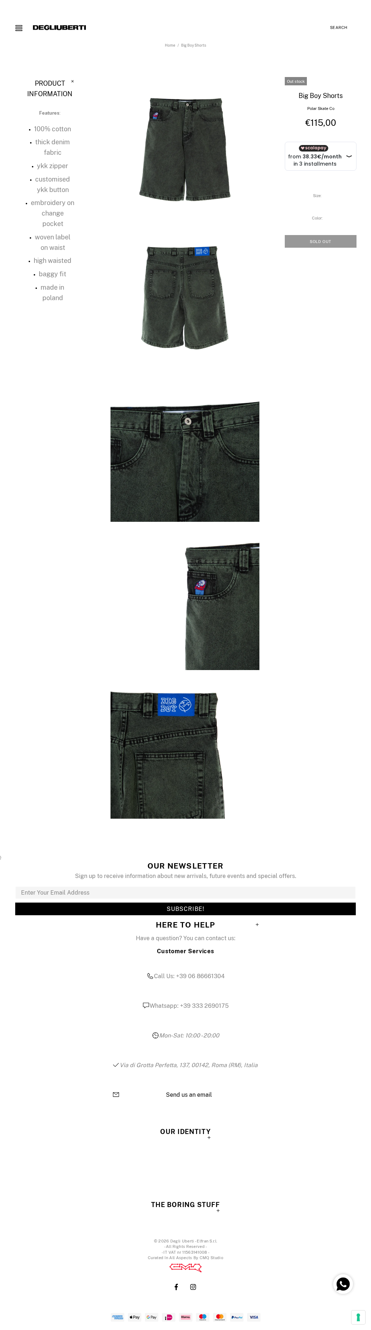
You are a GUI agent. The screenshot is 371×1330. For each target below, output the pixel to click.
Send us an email (189, 1094)
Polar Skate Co (320, 108)
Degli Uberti (59, 27)
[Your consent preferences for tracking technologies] (358, 1317)
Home (170, 45)
